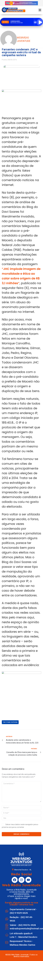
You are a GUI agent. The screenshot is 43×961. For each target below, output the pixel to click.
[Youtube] (28, 880)
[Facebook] (15, 880)
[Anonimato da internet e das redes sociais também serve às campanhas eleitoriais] (21, 91)
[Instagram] (21, 880)
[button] (40, 10)
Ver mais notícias (10, 722)
